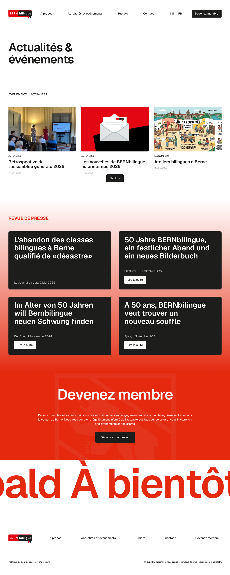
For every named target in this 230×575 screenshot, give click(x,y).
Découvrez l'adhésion (115, 437)
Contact (148, 13)
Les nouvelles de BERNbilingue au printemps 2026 (113, 164)
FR (180, 13)
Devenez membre (207, 538)
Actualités (38, 94)
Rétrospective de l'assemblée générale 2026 (36, 164)
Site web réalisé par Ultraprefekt (204, 561)
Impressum (44, 561)
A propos (46, 13)
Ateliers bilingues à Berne (180, 162)
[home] (20, 14)
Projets (123, 13)
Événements (17, 94)
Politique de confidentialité (22, 561)
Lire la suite (135, 280)
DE (172, 13)
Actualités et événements (85, 13)
